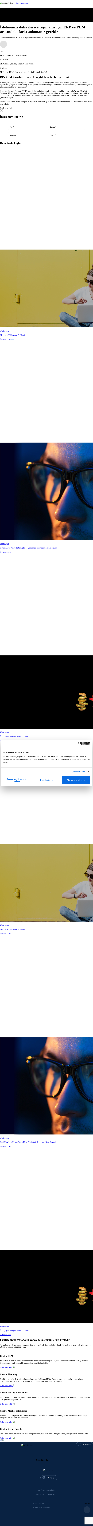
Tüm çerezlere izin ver (76, 780)
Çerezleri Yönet (78, 772)
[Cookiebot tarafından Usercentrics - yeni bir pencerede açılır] (79, 743)
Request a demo (22, 3)
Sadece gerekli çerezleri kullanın (17, 780)
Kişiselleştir (45, 780)
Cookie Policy (50, 1490)
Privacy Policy (40, 1490)
